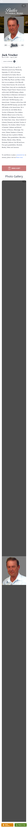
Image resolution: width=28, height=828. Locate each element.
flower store (19, 157)
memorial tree (21, 155)
